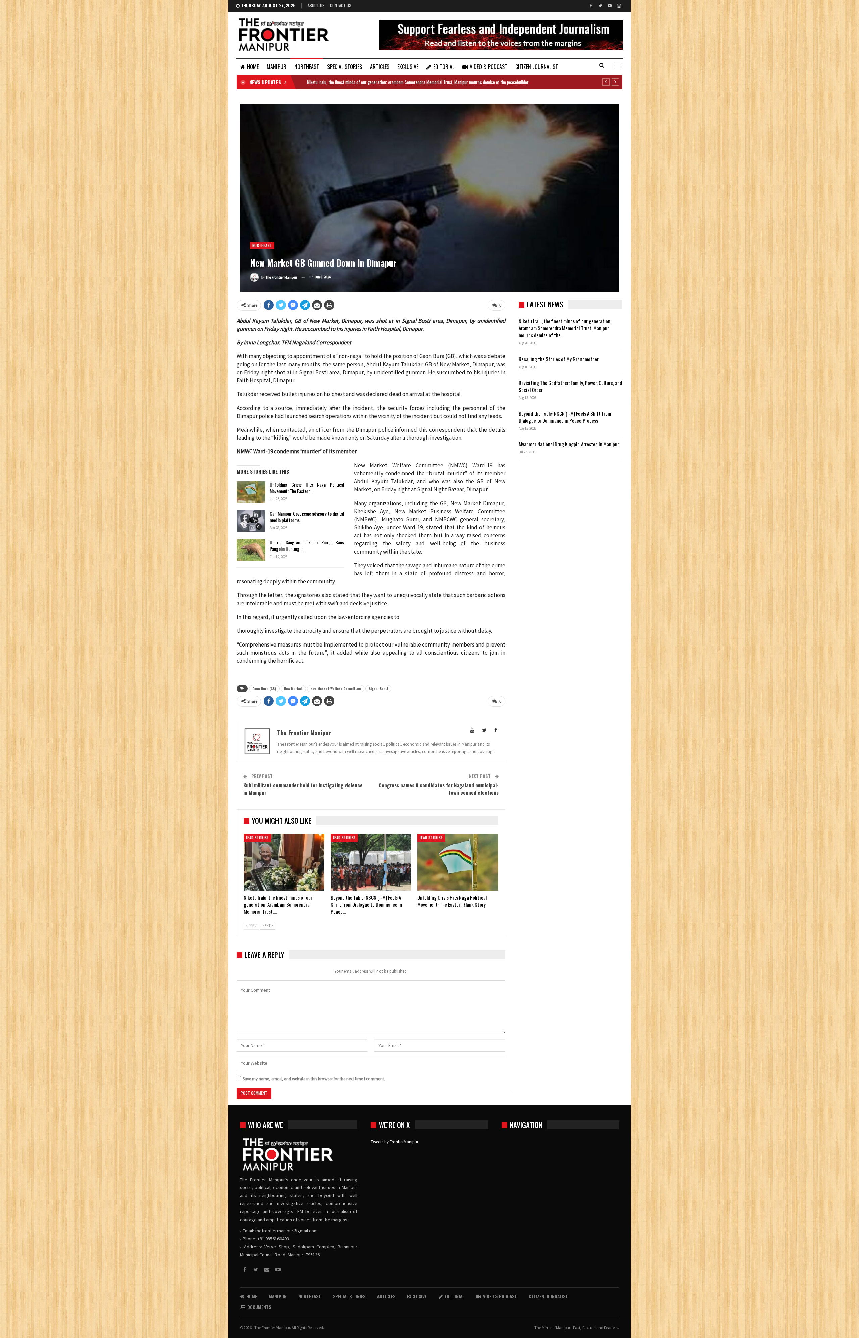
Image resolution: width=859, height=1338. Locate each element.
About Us (316, 5)
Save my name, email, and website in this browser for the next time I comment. (314, 1079)
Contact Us (340, 5)
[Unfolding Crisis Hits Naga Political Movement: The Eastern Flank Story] (251, 492)
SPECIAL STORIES (344, 67)
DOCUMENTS (259, 1306)
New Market (293, 688)
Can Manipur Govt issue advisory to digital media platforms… (307, 516)
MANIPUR (276, 67)
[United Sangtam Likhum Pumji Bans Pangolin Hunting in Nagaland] (251, 550)
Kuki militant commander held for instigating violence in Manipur (303, 788)
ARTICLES (379, 67)
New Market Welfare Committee (335, 688)
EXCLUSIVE (407, 67)
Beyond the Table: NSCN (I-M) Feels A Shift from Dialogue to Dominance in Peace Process (565, 417)
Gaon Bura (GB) (264, 688)
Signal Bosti (378, 688)
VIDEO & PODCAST (488, 67)
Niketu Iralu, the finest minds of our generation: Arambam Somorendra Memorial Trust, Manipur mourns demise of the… (565, 328)
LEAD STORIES (257, 837)
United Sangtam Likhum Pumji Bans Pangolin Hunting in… (307, 545)
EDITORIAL (443, 67)
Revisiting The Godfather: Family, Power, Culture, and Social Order (570, 386)
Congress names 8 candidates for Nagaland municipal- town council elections (438, 788)
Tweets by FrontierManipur (394, 1142)
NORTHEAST (306, 67)
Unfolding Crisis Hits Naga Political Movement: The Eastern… (307, 487)
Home (253, 67)
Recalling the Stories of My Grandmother (559, 359)
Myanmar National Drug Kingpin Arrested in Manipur (569, 444)
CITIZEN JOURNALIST (536, 67)
